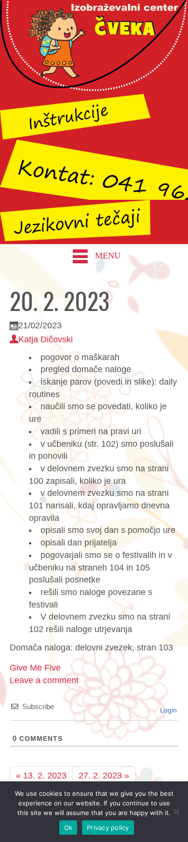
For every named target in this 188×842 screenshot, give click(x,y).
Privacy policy (108, 827)
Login (167, 710)
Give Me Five (35, 668)
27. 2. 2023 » (104, 775)
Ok (68, 827)
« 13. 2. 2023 (41, 775)
